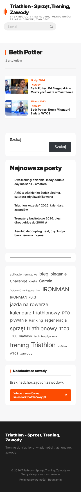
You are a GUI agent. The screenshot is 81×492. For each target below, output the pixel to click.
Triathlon (43, 345)
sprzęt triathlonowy (33, 328)
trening (19, 345)
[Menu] (72, 38)
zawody (26, 353)
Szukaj (15, 139)
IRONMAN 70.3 (23, 297)
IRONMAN (56, 289)
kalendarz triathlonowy (35, 313)
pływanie (18, 320)
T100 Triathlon (21, 336)
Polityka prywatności (32, 479)
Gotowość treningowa (22, 290)
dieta (33, 281)
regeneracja (56, 320)
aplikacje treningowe (23, 274)
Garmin (45, 281)
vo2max (62, 346)
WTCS (14, 353)
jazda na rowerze (29, 304)
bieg (43, 274)
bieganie (58, 274)
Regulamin (55, 479)
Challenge (18, 281)
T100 (64, 328)
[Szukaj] (51, 26)
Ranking (36, 320)
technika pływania (45, 336)
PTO (66, 313)
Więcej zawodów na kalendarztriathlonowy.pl (30, 395)
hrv (38, 290)
